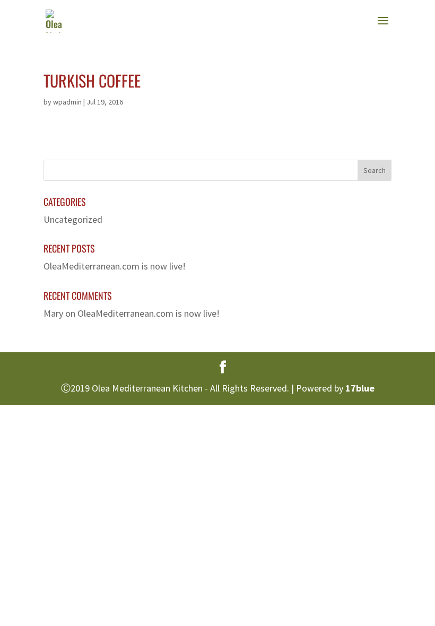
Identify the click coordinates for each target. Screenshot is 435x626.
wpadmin (67, 102)
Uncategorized (73, 219)
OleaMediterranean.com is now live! (115, 266)
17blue (360, 388)
